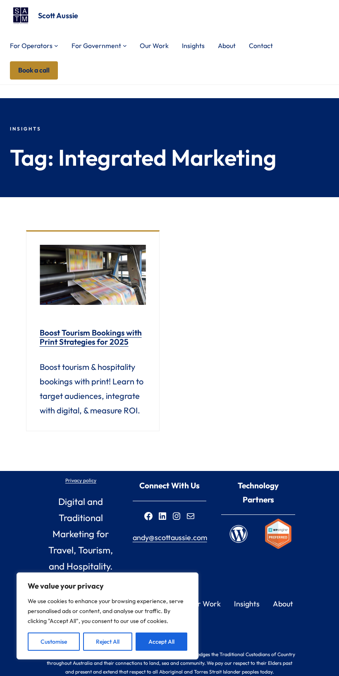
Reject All (107, 641)
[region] (107, 615)
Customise (54, 641)
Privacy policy (80, 480)
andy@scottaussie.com (170, 537)
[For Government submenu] (125, 45)
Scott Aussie (58, 15)
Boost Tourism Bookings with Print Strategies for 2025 (91, 337)
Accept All (161, 641)
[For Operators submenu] (56, 45)
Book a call (34, 70)
